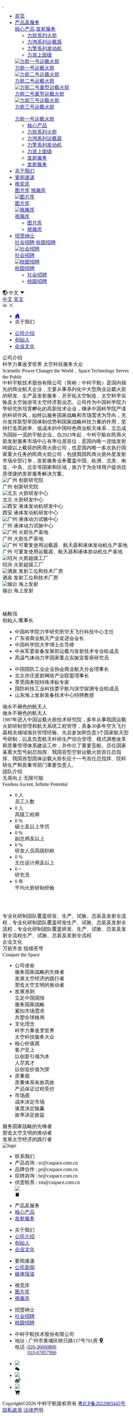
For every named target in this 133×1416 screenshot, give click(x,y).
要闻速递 (25, 177)
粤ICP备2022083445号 (101, 1403)
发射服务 (46, 29)
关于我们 (25, 171)
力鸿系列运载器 (44, 42)
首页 (20, 16)
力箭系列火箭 (42, 35)
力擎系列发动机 (44, 48)
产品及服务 (27, 22)
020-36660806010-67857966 (42, 1349)
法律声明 (33, 1410)
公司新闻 (25, 1267)
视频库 (38, 190)
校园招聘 (46, 242)
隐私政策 (12, 1410)
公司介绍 (25, 333)
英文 (19, 299)
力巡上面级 (39, 55)
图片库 (22, 190)
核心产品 (25, 29)
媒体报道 (25, 1274)
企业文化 (25, 346)
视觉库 (22, 184)
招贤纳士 (25, 235)
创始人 (22, 339)
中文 (7, 299)
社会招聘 (25, 242)
